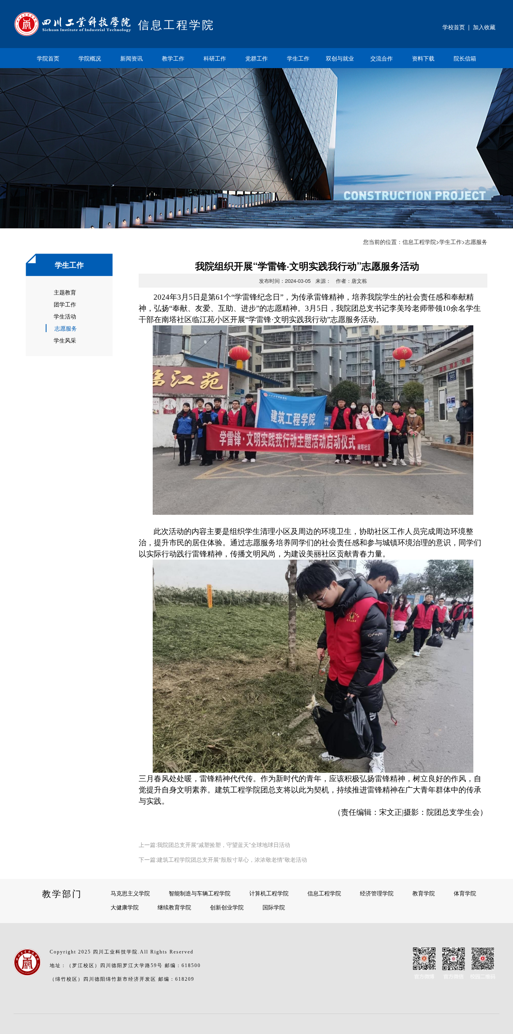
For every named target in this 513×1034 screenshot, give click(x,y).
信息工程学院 (419, 242)
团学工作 (65, 304)
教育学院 (423, 893)
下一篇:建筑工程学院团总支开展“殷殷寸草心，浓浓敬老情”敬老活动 (223, 859)
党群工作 (256, 58)
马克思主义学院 (130, 893)
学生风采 (65, 340)
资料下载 (423, 58)
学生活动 (65, 316)
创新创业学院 (227, 907)
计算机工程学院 (269, 893)
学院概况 (90, 58)
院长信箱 (465, 58)
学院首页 (48, 58)
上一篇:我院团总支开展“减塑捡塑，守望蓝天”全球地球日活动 (214, 845)
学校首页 (453, 27)
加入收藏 (484, 27)
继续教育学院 (174, 907)
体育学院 (465, 893)
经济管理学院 (377, 893)
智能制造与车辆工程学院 (199, 893)
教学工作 (173, 58)
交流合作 (381, 58)
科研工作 (215, 58)
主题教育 (65, 292)
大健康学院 (125, 907)
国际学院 (274, 907)
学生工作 (298, 58)
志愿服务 (66, 328)
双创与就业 (340, 58)
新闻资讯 (131, 58)
